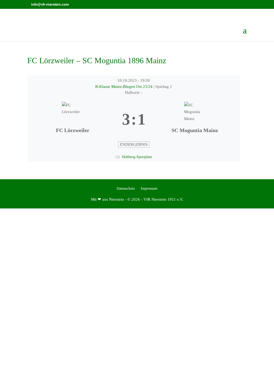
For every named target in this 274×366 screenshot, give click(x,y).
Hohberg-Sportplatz (137, 157)
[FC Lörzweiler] (72, 119)
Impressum (149, 189)
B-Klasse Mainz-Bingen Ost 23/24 (124, 86)
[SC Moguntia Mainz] (195, 119)
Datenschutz (126, 189)
